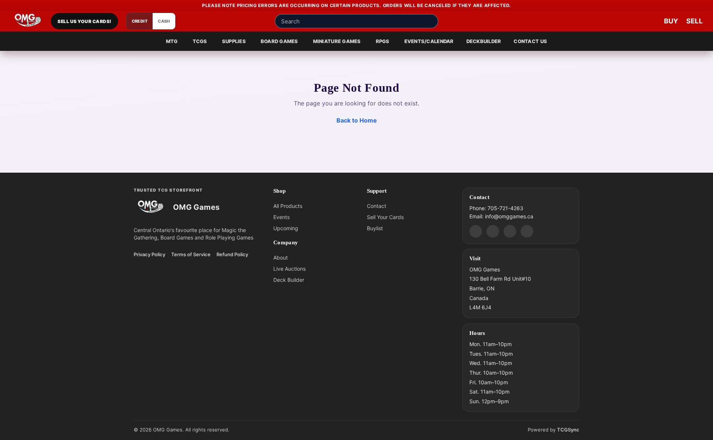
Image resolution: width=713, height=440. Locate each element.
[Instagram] (510, 231)
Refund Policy (232, 254)
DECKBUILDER (483, 41)
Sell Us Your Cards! (84, 21)
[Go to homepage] (28, 21)
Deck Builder (288, 280)
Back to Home (356, 120)
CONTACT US (530, 41)
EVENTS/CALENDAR (429, 41)
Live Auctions (289, 268)
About (280, 257)
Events (281, 217)
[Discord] (475, 231)
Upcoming (285, 228)
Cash (164, 21)
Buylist (375, 228)
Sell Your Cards (385, 217)
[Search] (430, 21)
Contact (376, 206)
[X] (527, 231)
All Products (287, 206)
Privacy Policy (149, 254)
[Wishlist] (650, 21)
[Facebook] (492, 231)
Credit (140, 21)
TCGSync (568, 430)
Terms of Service (191, 254)
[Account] (627, 21)
